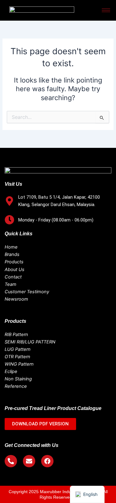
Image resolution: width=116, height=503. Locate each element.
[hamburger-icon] (106, 10)
